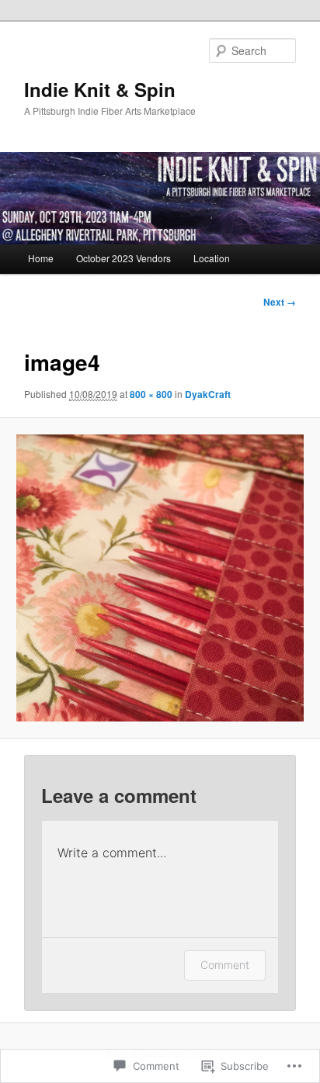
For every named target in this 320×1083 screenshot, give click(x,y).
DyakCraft (208, 394)
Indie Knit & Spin (100, 89)
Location (211, 258)
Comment (224, 964)
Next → (279, 302)
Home (41, 258)
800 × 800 (151, 394)
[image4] (159, 577)
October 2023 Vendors (123, 258)
